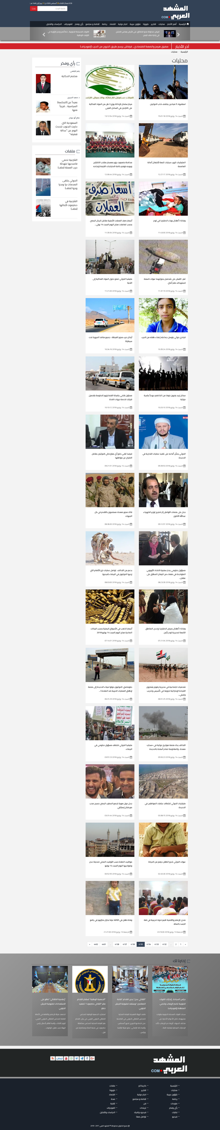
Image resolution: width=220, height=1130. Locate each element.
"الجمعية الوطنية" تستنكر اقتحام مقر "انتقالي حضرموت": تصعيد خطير (91, 1003)
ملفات (70, 151)
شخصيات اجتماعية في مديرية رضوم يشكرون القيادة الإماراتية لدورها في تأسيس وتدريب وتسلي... (166, 691)
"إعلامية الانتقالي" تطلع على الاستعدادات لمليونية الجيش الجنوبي (53, 1003)
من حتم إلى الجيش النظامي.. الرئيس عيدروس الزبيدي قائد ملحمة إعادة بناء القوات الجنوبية (67, 33)
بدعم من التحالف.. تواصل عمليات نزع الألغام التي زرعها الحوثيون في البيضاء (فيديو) (111, 572)
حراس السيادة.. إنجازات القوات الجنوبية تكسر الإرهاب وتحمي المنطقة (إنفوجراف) (172, 1003)
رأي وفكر (79, 24)
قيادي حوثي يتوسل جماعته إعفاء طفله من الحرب (163, 337)
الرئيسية (183, 24)
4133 (156, 944)
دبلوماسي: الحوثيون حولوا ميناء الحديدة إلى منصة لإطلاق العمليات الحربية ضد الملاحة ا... (110, 689)
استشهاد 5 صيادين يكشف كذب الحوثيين (168, 104)
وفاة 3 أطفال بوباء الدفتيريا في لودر (169, 221)
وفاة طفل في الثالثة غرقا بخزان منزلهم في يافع (111, 920)
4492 (96, 944)
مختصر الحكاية (69, 76)
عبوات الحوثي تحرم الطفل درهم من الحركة (167, 862)
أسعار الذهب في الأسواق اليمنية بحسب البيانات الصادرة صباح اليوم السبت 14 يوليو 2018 (111, 630)
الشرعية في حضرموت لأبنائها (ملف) (68, 205)
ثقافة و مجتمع (93, 24)
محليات (161, 24)
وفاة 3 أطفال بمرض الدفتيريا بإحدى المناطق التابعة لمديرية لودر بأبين (165, 630)
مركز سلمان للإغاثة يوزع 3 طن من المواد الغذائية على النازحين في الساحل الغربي (110, 106)
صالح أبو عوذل (74, 118)
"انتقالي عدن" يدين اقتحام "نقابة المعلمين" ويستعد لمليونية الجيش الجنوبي (130, 1003)
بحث (33, 8)
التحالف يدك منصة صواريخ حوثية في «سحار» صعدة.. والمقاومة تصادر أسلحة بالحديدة (166, 747)
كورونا (146, 24)
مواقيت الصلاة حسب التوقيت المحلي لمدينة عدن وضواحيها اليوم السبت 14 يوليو (110, 864)
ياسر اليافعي (75, 71)
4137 (125, 944)
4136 (133, 944)
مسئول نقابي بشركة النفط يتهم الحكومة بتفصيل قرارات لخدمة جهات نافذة (110, 397)
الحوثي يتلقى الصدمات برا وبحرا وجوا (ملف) (68, 184)
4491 (104, 944)
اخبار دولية (122, 24)
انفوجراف (68, 24)
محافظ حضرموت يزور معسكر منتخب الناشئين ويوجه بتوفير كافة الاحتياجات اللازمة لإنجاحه (112, 164)
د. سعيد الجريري (73, 97)
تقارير (153, 24)
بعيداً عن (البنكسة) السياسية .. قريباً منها (67, 106)
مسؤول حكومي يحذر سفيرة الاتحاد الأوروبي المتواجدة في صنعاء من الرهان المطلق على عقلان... (166, 574)
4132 (164, 944)
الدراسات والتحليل (54, 24)
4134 (149, 944)
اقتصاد (113, 24)
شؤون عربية (135, 24)
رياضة (104, 24)
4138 (117, 944)
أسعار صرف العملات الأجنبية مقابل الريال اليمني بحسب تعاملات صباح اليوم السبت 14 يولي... (111, 222)
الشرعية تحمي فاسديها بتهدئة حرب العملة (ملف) (67, 163)
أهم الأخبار (171, 24)
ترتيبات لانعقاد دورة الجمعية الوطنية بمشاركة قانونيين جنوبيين (140, 33)
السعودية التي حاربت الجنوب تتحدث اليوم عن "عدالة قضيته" (66, 128)
